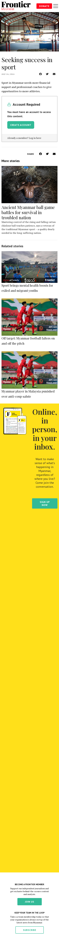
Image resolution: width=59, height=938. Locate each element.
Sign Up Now (45, 503)
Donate (44, 6)
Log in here (35, 138)
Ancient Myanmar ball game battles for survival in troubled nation (28, 212)
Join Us (29, 901)
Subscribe (29, 929)
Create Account (20, 124)
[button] (40, 74)
